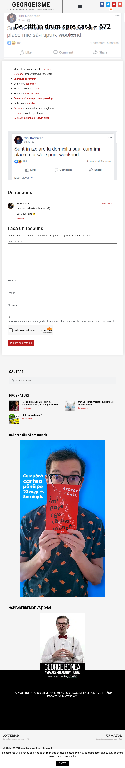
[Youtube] (114, 4)
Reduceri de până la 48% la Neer (31, 118)
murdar (31, 103)
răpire (19, 113)
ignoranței (31, 83)
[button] (80, 6)
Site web (12, 305)
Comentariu (15, 241)
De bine (53, 35)
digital (35, 88)
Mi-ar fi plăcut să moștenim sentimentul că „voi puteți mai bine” (40, 403)
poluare (46, 69)
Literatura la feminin (25, 78)
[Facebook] (102, 4)
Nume (12, 280)
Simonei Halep (32, 93)
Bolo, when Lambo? (32, 415)
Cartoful (18, 108)
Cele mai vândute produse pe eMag (33, 98)
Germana (19, 74)
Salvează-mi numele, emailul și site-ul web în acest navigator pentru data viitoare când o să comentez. (62, 321)
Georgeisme (31, 4)
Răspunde (20, 219)
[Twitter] (108, 4)
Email (11, 293)
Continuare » (27, 408)
